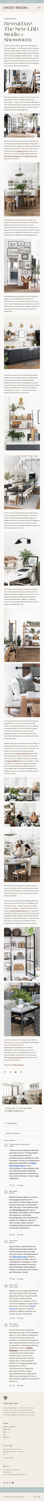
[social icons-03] (7, 1483)
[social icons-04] (10, 1483)
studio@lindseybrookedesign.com (16, 1474)
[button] (8, 1458)
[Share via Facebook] (5, 1072)
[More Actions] (38, 1145)
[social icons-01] (13, 1483)
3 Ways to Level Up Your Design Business (18, 1109)
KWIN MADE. (37, 1496)
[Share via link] (21, 1072)
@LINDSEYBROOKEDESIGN (34, 1489)
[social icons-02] (4, 1483)
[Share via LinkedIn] (16, 1072)
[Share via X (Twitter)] (10, 1072)
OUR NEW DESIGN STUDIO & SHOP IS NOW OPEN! (22, 1)
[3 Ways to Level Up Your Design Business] (22, 1093)
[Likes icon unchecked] (10, 1185)
